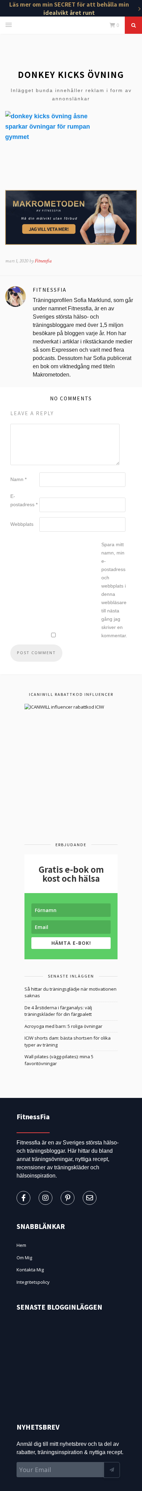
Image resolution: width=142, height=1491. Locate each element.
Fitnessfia (43, 261)
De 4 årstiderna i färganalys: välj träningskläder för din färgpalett (58, 1011)
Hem (21, 1245)
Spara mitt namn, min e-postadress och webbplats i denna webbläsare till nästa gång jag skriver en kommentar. (114, 590)
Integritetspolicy (33, 1282)
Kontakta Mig (30, 1270)
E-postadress (24, 500)
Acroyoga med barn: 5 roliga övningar (63, 1026)
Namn (18, 479)
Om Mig (24, 1257)
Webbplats (21, 524)
